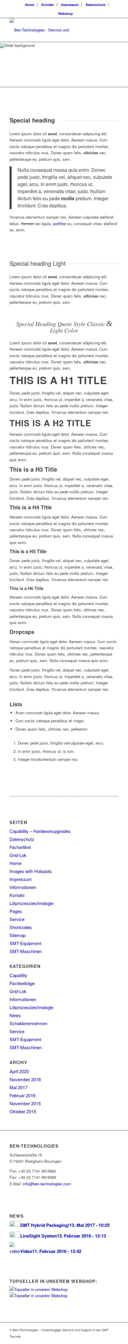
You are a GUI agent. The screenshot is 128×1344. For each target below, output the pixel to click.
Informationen (23, 887)
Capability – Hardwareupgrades (40, 831)
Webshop (65, 13)
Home (29, 4)
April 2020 (19, 1071)
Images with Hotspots (31, 871)
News (15, 1015)
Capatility (18, 975)
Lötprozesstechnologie (31, 903)
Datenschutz (96, 4)
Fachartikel (20, 847)
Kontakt (47, 4)
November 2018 (25, 1079)
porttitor (59, 223)
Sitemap (18, 935)
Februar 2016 (22, 1095)
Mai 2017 (18, 1087)
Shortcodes (21, 927)
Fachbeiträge (22, 983)
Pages (16, 911)
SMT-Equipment (25, 943)
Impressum (70, 4)
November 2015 (25, 1103)
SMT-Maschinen (26, 951)
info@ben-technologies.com (47, 1183)
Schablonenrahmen (28, 1023)
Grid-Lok (18, 855)
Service (17, 919)
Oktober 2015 (23, 1111)
